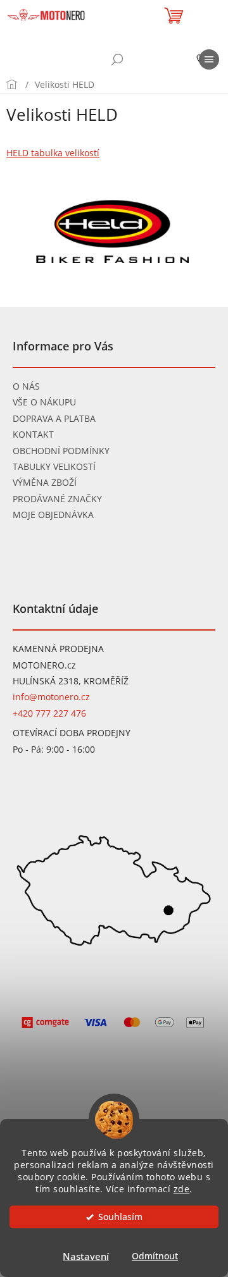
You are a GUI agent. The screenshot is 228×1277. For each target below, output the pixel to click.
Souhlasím (120, 1217)
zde (182, 1189)
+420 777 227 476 (49, 713)
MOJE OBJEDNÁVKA (53, 515)
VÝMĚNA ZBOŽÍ (45, 482)
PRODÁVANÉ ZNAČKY (57, 499)
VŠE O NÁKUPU (44, 402)
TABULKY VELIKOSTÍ (54, 466)
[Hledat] (117, 59)
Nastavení (86, 1256)
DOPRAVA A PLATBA (54, 418)
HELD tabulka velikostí (52, 153)
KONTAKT (33, 434)
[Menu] (209, 59)
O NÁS (26, 386)
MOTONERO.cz (44, 665)
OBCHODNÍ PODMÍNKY (61, 451)
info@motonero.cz (51, 697)
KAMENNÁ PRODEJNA (58, 649)
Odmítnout (155, 1256)
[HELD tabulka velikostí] (114, 232)
